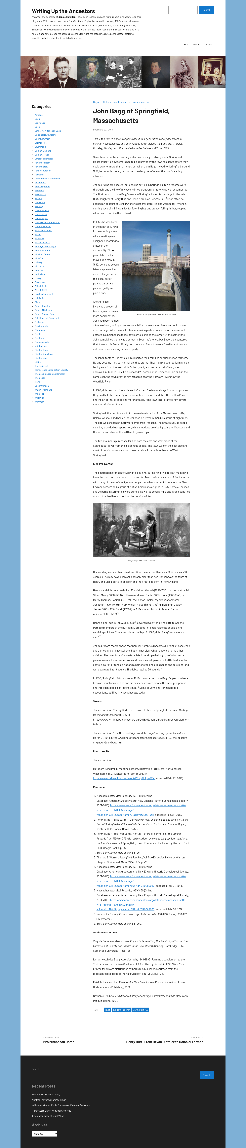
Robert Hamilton (43, 306)
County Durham (42, 138)
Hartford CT (40, 194)
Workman (39, 401)
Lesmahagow (41, 218)
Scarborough (41, 326)
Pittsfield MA (41, 290)
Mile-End (39, 258)
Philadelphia (41, 286)
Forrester (39, 174)
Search (207, 9)
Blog (186, 44)
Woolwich (39, 397)
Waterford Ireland (43, 389)
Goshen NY (40, 182)
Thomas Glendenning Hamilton (50, 373)
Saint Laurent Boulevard (47, 318)
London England (43, 226)
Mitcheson (40, 266)
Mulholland (40, 274)
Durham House (42, 154)
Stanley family (42, 357)
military (38, 262)
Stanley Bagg (41, 349)
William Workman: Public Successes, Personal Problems (61, 1105)
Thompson (40, 377)
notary (38, 278)
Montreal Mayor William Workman (49, 1099)
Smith (38, 334)
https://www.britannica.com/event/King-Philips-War (124, 778)
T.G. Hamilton (41, 365)
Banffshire (40, 122)
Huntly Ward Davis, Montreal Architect (51, 1110)
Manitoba (39, 238)
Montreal (39, 270)
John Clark (40, 202)
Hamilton (39, 190)
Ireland (38, 198)
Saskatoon (40, 322)
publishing (40, 298)
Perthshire (40, 282)
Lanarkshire (41, 214)
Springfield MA (140, 1009)
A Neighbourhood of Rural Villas (48, 1115)
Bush (37, 126)
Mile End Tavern (43, 254)
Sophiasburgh (42, 342)
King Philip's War (121, 1009)
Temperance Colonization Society (51, 369)
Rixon (37, 302)
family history (41, 166)
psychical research (44, 294)
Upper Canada (42, 385)
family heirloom (42, 162)
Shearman (40, 330)
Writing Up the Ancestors (63, 10)
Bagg (37, 118)
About (196, 44)
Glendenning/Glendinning (48, 178)
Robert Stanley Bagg (45, 314)
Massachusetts (42, 242)
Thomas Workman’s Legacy (46, 1094)
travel (38, 381)
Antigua (39, 114)
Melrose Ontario (43, 250)
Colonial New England (46, 134)
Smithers (39, 338)
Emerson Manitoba (44, 158)
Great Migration (42, 186)
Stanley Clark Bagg (44, 353)
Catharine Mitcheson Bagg (48, 130)
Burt (107, 1009)
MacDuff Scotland (43, 230)
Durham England (43, 150)
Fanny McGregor (43, 170)
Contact (208, 44)
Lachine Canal (42, 210)
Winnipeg (39, 393)
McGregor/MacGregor (45, 246)
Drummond (40, 146)
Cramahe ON (41, 142)
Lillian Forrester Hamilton (47, 222)
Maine (38, 234)
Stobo (38, 361)
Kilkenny (39, 206)
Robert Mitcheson (44, 310)
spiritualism (41, 345)
